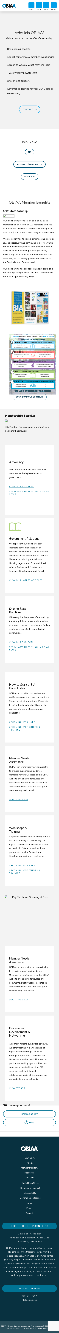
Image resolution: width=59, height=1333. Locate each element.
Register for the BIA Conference (29, 1226)
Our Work (29, 1177)
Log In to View (18, 799)
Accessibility (30, 1193)
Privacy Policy (29, 1328)
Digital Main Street (30, 1183)
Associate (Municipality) (29, 164)
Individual (29, 176)
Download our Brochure (29, 397)
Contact (29, 1213)
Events (29, 1208)
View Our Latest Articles (25, 580)
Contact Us (29, 109)
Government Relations (30, 1198)
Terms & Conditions (45, 1328)
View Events (17, 1088)
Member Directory (29, 1167)
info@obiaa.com (29, 1114)
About (29, 1163)
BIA (29, 152)
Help (30, 1122)
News (29, 1203)
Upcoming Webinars (22, 722)
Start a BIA (29, 1158)
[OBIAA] (9, 5)
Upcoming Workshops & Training (24, 728)
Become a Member (29, 1288)
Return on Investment (30, 1188)
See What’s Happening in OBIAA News (29, 493)
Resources (29, 1172)
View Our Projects (21, 486)
